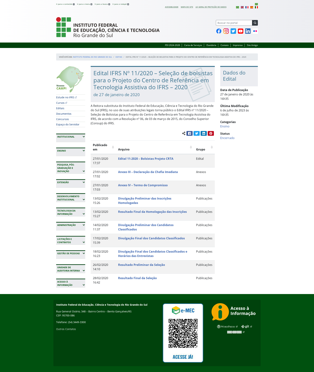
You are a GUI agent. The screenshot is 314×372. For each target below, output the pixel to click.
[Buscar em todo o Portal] (255, 23)
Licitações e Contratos (71, 241)
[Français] (246, 7)
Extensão (71, 182)
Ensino (71, 150)
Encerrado (227, 138)
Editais (119, 57)
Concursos (62, 119)
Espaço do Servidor (67, 124)
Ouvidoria (211, 45)
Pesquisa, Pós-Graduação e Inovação (71, 168)
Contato (225, 45)
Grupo (200, 149)
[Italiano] (256, 7)
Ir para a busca (102, 4)
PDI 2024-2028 (172, 45)
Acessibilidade (171, 7)
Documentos (63, 113)
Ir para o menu (84, 4)
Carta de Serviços (193, 45)
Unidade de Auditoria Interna (71, 269)
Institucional (71, 136)
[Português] (256, 4)
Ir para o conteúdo (65, 4)
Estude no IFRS (65, 97)
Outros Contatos (66, 329)
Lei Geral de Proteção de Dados (211, 7)
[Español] (251, 7)
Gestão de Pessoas (71, 253)
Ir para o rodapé (120, 4)
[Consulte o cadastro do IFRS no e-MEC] (183, 333)
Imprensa (238, 45)
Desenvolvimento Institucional (71, 198)
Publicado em (100, 147)
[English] (242, 7)
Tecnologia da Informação (71, 212)
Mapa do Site (187, 7)
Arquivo (124, 149)
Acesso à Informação (71, 283)
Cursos (60, 102)
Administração (71, 225)
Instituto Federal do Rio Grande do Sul (92, 57)
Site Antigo (252, 45)
